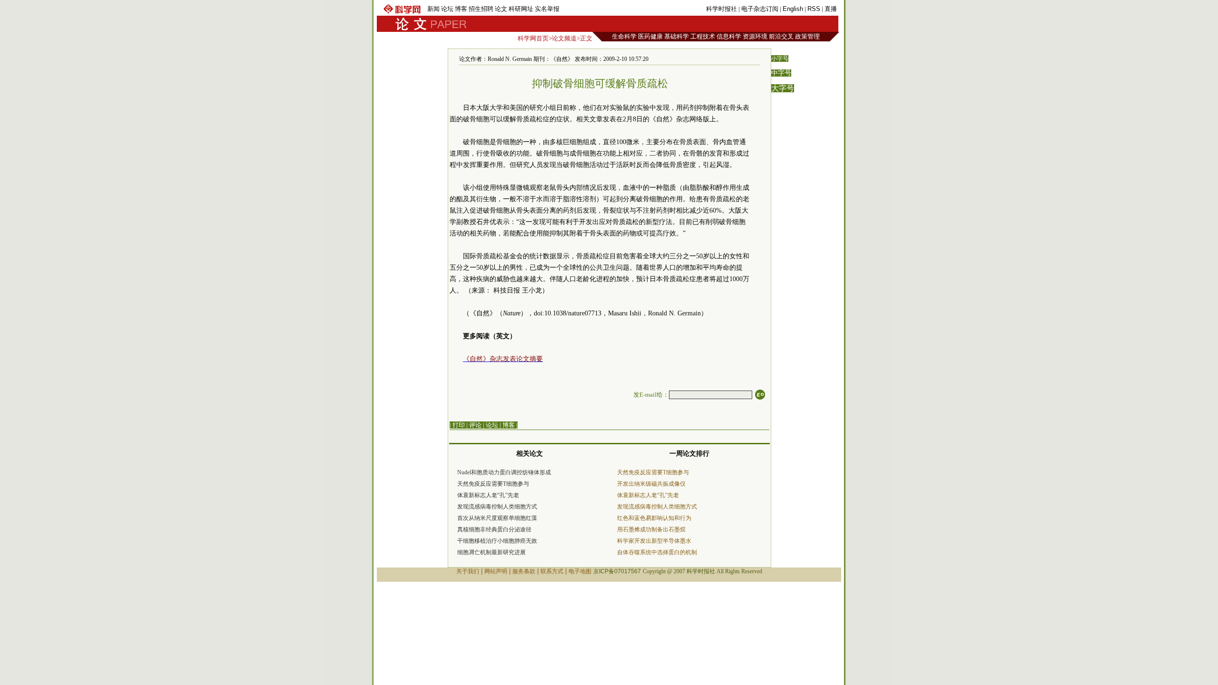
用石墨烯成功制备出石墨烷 (651, 529)
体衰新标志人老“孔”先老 (488, 495)
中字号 (781, 73)
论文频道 (564, 38)
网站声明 (495, 571)
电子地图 (580, 571)
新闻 (433, 8)
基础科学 (676, 36)
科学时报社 (721, 8)
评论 (475, 425)
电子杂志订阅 (759, 8)
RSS (813, 8)
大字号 (782, 88)
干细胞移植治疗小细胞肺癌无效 (497, 541)
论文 (501, 8)
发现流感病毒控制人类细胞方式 (497, 506)
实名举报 (547, 8)
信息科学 (729, 36)
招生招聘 (481, 8)
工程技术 (702, 36)
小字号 (779, 58)
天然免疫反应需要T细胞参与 (493, 483)
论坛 (447, 8)
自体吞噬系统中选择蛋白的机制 (657, 552)
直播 (831, 8)
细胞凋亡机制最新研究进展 (491, 552)
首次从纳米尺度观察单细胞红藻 (497, 518)
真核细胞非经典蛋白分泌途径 (494, 529)
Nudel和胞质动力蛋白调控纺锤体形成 (504, 472)
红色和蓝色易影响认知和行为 (654, 518)
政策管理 (807, 36)
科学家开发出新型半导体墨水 (654, 541)
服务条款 (523, 571)
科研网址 (521, 8)
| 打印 (457, 425)
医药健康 (650, 36)
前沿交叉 (781, 36)
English (793, 8)
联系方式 (551, 571)
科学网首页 (533, 38)
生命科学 (624, 36)
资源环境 (755, 36)
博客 (461, 8)
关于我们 (467, 571)
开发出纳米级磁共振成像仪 (651, 483)
